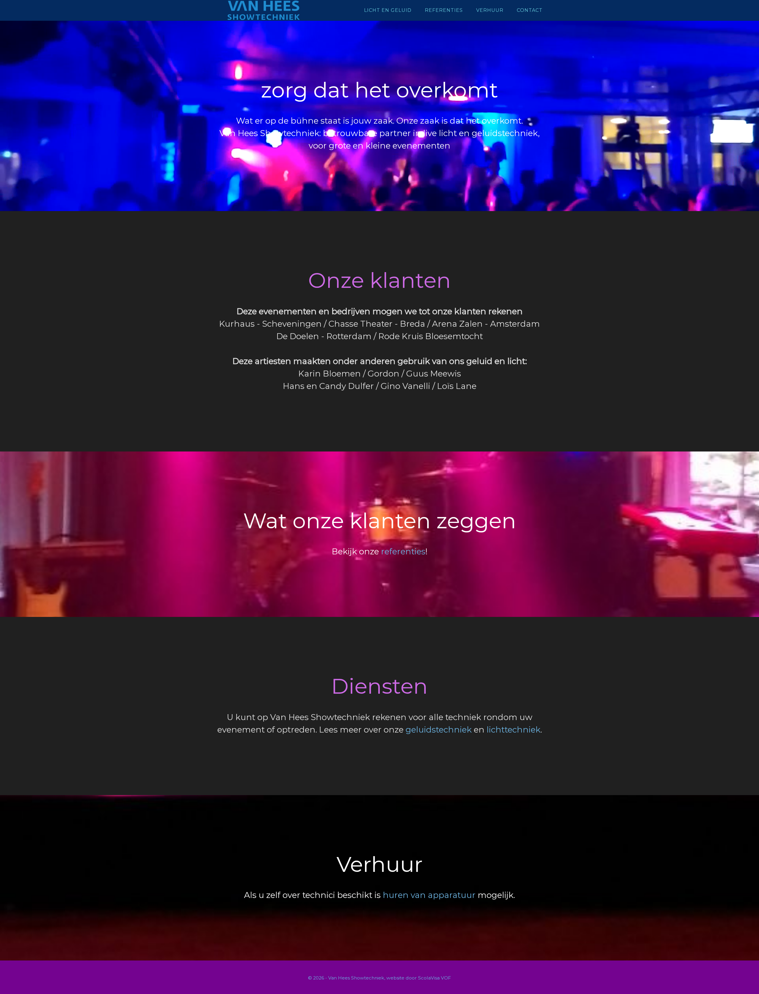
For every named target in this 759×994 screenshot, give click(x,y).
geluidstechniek (439, 730)
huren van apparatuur (429, 895)
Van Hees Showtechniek (264, 10)
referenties (403, 551)
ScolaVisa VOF (434, 978)
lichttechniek (513, 730)
